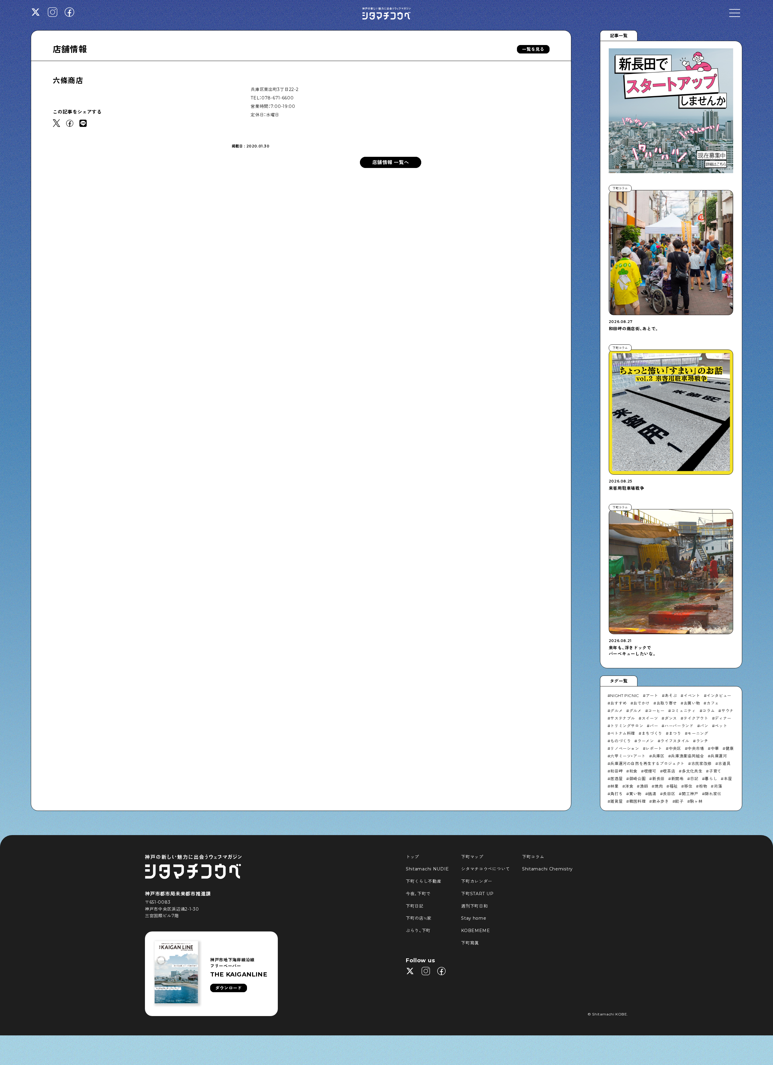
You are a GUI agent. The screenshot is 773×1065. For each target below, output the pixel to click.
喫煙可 (650, 771)
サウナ (727, 710)
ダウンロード (228, 988)
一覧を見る (533, 49)
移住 (688, 786)
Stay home (473, 918)
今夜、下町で (418, 893)
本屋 (728, 778)
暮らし (711, 778)
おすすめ (618, 703)
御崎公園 (637, 778)
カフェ (713, 703)
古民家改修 (701, 763)
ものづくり (620, 740)
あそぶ (671, 695)
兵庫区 (658, 756)
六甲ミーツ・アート (628, 756)
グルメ (616, 710)
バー (654, 725)
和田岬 (616, 771)
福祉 (673, 786)
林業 (614, 786)
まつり (675, 733)
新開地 (677, 778)
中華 (715, 748)
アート (652, 695)
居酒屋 (616, 778)
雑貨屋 (616, 801)
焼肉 (659, 786)
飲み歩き (660, 801)
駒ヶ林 (696, 801)
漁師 (644, 786)
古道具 (724, 763)
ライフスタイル (674, 740)
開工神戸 (690, 793)
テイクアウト (696, 718)
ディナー (723, 718)
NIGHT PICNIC (624, 695)
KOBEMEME (475, 930)
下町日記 (415, 906)
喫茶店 (669, 771)
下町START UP (477, 893)
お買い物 (692, 703)
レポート (654, 748)
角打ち (616, 793)
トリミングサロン (626, 725)
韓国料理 (637, 801)
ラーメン (645, 740)
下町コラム (533, 857)
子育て (715, 771)
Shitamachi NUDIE (427, 869)
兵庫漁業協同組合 (687, 756)
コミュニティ (683, 710)
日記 (694, 778)
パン (704, 725)
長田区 (669, 793)
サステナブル (622, 718)
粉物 (703, 786)
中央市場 (696, 748)
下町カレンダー (476, 881)
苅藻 (718, 786)
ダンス (671, 718)
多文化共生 (692, 771)
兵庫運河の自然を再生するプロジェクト (647, 763)
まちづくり (652, 733)
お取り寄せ (666, 703)
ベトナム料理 (622, 733)
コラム (708, 710)
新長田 (658, 778)
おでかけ (641, 703)
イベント (692, 695)
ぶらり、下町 (418, 930)
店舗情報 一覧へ (390, 162)
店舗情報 (70, 49)
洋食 (629, 786)
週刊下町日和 (474, 906)
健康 (730, 748)
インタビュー (719, 695)
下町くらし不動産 (423, 881)
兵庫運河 (718, 756)
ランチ (702, 740)
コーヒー (656, 710)
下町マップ (472, 857)
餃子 (679, 801)
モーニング (698, 733)
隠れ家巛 (713, 793)
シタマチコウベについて (485, 869)
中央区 (675, 748)
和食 (633, 771)
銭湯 (652, 793)
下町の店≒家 (418, 918)
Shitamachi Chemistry (547, 869)
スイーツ (650, 718)
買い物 (635, 793)
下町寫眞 (470, 943)
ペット (721, 725)
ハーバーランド (679, 725)
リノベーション (624, 748)
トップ (412, 857)
